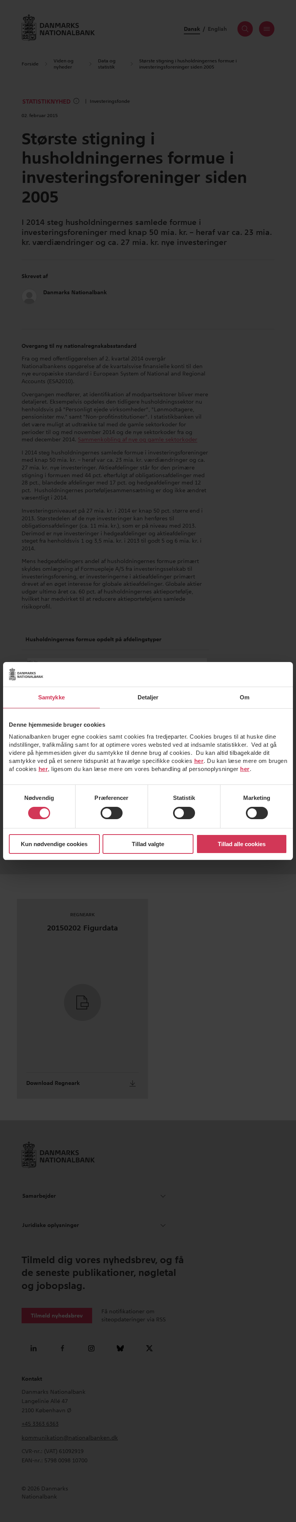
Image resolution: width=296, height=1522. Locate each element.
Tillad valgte (148, 844)
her (199, 761)
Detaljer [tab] (148, 697)
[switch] (112, 813)
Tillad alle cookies (242, 844)
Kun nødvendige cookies (54, 844)
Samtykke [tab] (51, 697)
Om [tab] (244, 697)
